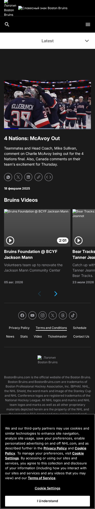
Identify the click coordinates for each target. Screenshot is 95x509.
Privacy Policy (55, 448)
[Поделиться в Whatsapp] (8, 177)
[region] (47, 461)
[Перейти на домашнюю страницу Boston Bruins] (42, 8)
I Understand (47, 501)
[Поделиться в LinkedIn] (28, 177)
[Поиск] (7, 24)
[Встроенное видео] (49, 177)
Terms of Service (41, 478)
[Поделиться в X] (18, 177)
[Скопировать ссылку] (38, 177)
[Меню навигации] (88, 24)
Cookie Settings (47, 488)
